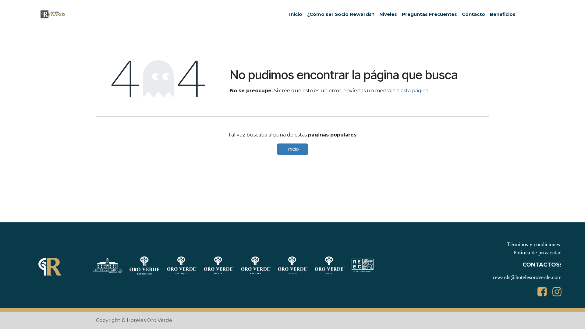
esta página (414, 91)
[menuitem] (296, 14)
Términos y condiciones (534, 244)
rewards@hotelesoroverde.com (527, 277)
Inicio (292, 149)
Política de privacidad (537, 252)
